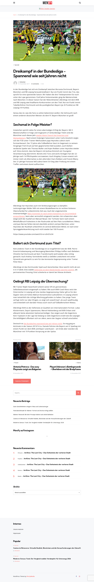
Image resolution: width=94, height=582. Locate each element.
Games (79, 362)
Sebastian (22, 82)
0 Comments (35, 84)
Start (14, 15)
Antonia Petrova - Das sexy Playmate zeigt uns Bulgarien (27, 367)
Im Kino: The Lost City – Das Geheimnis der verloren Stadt (47, 453)
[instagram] (79, 576)
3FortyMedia (30, 576)
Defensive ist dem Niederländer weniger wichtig (54, 269)
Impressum (16, 533)
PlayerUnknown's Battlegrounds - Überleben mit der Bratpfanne (65, 367)
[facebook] (76, 576)
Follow (47, 440)
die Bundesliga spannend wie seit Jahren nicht (43, 323)
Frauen (16, 362)
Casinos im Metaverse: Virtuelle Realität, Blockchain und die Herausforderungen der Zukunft (42, 418)
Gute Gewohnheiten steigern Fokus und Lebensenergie (30, 406)
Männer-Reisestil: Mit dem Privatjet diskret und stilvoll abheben (33, 414)
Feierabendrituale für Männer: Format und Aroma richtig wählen (33, 410)
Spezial (17, 65)
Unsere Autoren (18, 529)
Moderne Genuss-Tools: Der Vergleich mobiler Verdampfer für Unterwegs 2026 (38, 422)
